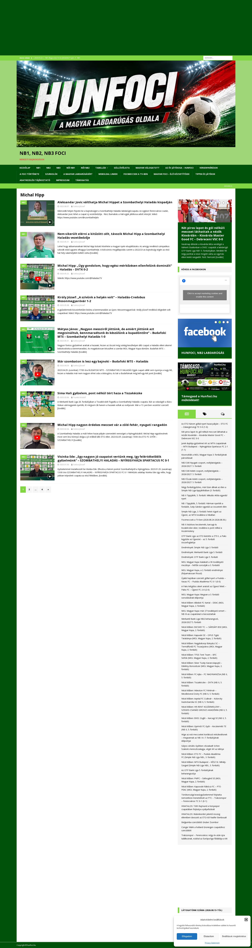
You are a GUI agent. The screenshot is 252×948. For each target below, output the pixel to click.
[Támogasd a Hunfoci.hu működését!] (205, 380)
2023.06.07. (64, 206)
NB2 (48, 167)
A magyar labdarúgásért (77, 174)
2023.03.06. (64, 397)
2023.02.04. (64, 429)
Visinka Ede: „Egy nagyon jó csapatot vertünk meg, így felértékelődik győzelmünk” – (113, 458)
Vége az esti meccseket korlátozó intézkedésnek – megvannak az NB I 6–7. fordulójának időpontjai (204, 741)
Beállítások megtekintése (234, 936)
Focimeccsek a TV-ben (136, 174)
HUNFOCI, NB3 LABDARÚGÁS (202, 356)
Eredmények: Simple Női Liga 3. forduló (199, 550)
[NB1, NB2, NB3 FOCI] (126, 145)
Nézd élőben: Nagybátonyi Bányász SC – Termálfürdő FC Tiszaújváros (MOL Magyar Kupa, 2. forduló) (201, 650)
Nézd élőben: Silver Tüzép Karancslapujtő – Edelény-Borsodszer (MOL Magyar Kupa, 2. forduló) (201, 669)
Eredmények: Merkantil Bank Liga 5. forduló (201, 555)
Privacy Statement (212, 943)
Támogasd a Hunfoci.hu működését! (199, 401)
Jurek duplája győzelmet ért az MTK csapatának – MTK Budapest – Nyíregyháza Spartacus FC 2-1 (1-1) (204, 233)
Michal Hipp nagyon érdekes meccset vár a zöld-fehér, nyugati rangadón (112, 425)
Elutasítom (209, 936)
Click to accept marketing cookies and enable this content (204, 298)
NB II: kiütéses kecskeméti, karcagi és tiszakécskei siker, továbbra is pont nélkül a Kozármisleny (201, 531)
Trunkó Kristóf (79, 397)
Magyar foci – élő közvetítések (171, 174)
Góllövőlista (122, 167)
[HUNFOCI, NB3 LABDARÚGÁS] (205, 336)
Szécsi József (79, 206)
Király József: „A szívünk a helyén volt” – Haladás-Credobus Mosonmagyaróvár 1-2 (101, 299)
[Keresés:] (217, 57)
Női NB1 (70, 167)
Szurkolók (51, 174)
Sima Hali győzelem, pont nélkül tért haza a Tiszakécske (99, 393)
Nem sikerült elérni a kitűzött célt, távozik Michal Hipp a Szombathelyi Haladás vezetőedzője (111, 236)
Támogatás (82, 180)
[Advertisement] (104, 31)
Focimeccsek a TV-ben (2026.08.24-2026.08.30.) (203, 523)
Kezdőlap (25, 167)
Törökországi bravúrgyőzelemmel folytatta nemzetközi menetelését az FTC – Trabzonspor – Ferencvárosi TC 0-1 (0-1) (203, 801)
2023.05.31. (64, 241)
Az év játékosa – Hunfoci (179, 167)
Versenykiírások (209, 167)
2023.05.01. (64, 340)
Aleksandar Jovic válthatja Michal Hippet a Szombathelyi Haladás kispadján (114, 202)
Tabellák (100, 167)
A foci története (29, 174)
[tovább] (94, 253)
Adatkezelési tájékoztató (35, 180)
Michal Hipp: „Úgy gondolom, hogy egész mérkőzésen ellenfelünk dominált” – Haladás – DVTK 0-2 (114, 267)
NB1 (38, 167)
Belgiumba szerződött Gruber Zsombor (199, 825)
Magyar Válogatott (147, 167)
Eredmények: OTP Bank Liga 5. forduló (199, 560)
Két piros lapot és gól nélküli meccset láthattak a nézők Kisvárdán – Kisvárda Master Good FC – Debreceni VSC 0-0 (204, 438)
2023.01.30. (64, 464)
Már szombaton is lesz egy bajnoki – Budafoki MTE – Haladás (102, 361)
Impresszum (62, 180)
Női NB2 (85, 167)
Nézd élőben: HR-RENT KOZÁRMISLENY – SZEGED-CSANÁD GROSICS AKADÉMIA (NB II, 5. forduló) (204, 713)
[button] (246, 919)
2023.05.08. (64, 305)
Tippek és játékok (205, 174)
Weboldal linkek (108, 174)
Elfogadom (187, 936)
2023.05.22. (64, 273)
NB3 (58, 167)
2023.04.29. (64, 365)
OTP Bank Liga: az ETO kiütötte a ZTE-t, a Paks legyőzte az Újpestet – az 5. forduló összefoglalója (203, 542)
